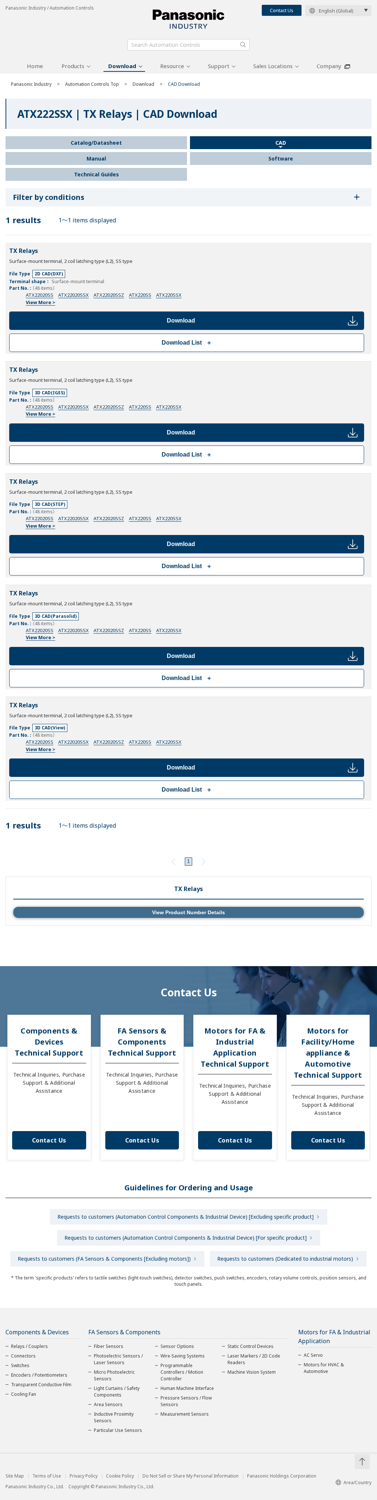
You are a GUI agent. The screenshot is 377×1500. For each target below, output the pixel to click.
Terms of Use (46, 1476)
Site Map (15, 1476)
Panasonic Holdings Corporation (281, 1476)
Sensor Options (177, 1346)
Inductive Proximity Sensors (114, 1417)
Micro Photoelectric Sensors (114, 1375)
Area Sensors (108, 1404)
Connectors (23, 1356)
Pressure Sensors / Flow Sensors (186, 1401)
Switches (20, 1365)
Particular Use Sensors (118, 1430)
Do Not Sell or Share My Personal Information (190, 1476)
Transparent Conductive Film (41, 1384)
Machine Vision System (252, 1372)
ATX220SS (140, 295)
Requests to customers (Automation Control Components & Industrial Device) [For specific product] (185, 1237)
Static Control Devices (251, 1346)
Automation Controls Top (92, 84)
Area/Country (357, 1482)
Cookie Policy (120, 1476)
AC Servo (313, 1355)
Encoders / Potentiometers (39, 1375)
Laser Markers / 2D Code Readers (254, 1359)
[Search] (243, 44)
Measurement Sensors (185, 1414)
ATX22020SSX (73, 295)
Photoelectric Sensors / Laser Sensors (118, 1359)
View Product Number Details (188, 912)
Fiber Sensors (108, 1346)
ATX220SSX (169, 295)
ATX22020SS (39, 295)
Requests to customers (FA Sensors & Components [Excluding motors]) (104, 1258)
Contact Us (281, 10)
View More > (40, 302)
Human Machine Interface (187, 1388)
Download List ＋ (187, 342)
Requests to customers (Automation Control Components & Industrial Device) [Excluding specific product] (185, 1216)
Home (35, 66)
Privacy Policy (84, 1476)
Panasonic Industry (31, 84)
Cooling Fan (23, 1394)
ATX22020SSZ (109, 295)
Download (122, 66)
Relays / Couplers (29, 1346)
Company (329, 66)
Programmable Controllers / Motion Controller (182, 1372)
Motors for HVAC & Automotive (324, 1368)
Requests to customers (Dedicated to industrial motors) (285, 1258)
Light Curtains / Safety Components (117, 1391)
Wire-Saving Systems (183, 1356)
